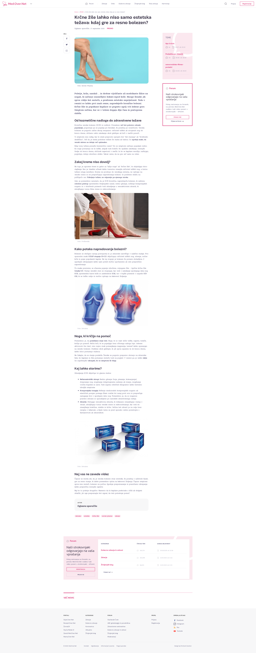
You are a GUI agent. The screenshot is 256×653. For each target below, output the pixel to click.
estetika (86, 516)
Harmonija (165, 3)
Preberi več (107, 572)
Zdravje (104, 3)
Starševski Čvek (113, 619)
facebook (180, 620)
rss (177, 627)
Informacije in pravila (107, 646)
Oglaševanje (95, 646)
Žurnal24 (67, 626)
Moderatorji (112, 636)
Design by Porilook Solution (183, 646)
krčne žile (95, 516)
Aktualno (89, 630)
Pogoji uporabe (121, 646)
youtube (179, 631)
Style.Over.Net (69, 619)
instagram (180, 624)
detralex (78, 516)
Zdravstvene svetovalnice (116, 626)
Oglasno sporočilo (81, 28)
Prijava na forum (176, 121)
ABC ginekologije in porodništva (119, 623)
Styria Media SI (69, 630)
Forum (91, 3)
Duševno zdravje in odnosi (112, 550)
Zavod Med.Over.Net (71, 633)
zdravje (117, 516)
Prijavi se (81, 575)
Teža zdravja (153, 3)
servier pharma (107, 516)
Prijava (233, 3)
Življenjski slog (139, 3)
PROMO (82, 12)
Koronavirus (90, 626)
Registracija (246, 3)
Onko (113, 3)
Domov (76, 12)
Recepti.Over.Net (70, 623)
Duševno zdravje (124, 3)
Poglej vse (177, 117)
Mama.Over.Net (69, 636)
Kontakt (86, 646)
